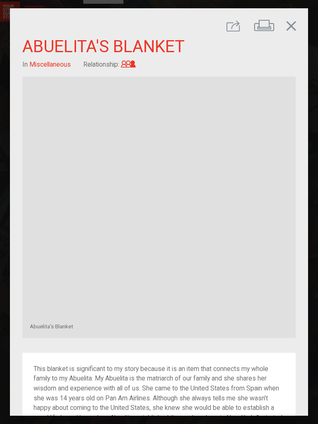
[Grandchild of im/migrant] (128, 64)
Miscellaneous (50, 64)
